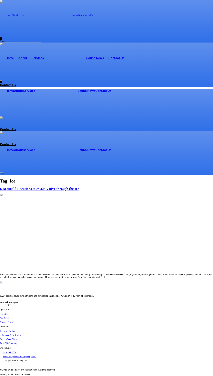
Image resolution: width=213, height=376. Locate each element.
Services (21, 15)
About (14, 15)
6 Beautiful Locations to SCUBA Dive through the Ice (39, 189)
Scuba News (78, 15)
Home (8, 15)
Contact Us (89, 15)
